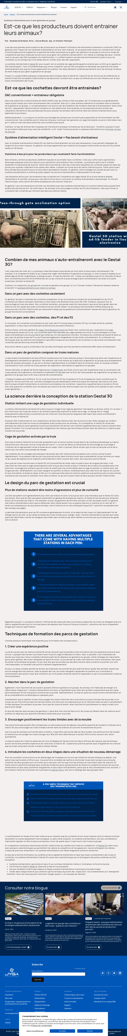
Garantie (67, 1008)
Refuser (90, 1031)
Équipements (40, 1002)
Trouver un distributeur (73, 998)
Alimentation (40, 998)
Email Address (38, 971)
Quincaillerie (40, 1008)
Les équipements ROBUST (15, 1013)
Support (67, 1005)
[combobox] (96, 7)
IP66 (25, 866)
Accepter (62, 1031)
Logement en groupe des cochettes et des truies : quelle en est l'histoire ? (63, 924)
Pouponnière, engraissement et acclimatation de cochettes (17, 1003)
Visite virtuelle (70, 1002)
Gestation (9, 995)
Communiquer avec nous (74, 995)
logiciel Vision (57, 770)
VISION (7, 1023)
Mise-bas (9, 998)
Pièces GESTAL (41, 995)
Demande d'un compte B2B (104, 1002)
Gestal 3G (34, 64)
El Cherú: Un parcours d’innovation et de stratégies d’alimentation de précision (23, 924)
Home (6, 14)
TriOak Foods (57, 370)
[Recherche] (85, 7)
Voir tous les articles (109, 888)
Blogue (12, 14)
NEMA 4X (34, 866)
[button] (19, 7)
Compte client (99, 998)
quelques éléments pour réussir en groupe (36, 288)
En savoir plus (52, 947)
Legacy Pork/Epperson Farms (51, 330)
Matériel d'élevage (42, 1005)
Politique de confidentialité (41, 1026)
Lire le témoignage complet (16, 947)
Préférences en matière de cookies (112, 1032)
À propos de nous (101, 995)
